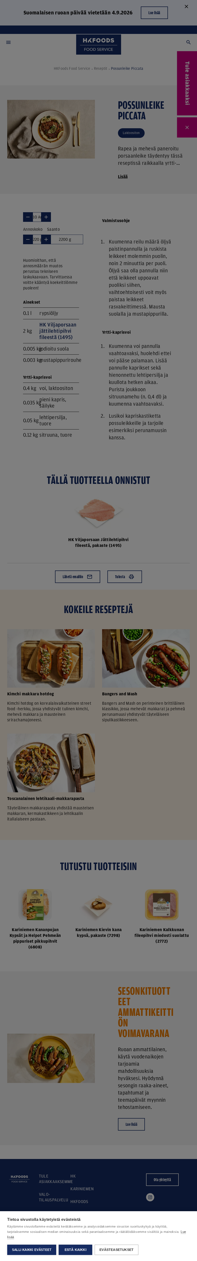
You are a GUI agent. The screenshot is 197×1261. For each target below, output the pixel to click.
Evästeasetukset (116, 1250)
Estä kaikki (75, 1250)
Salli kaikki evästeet (31, 1250)
